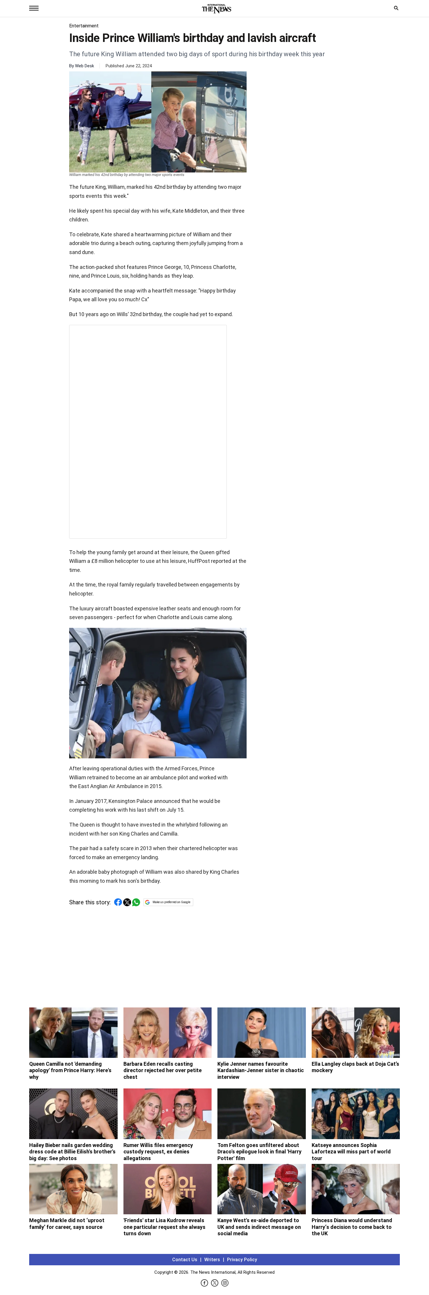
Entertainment (84, 26)
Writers (212, 1259)
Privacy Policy (242, 1259)
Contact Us (184, 1259)
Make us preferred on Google (171, 902)
